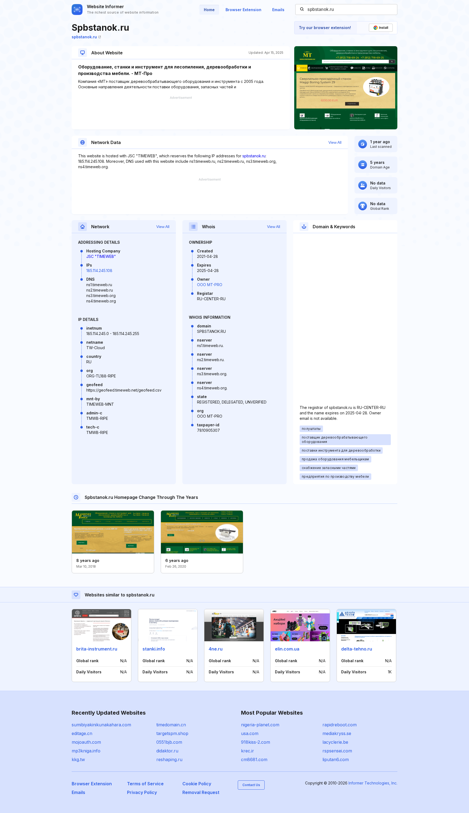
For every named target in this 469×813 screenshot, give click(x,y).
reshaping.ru (169, 759)
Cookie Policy (196, 783)
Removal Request (200, 792)
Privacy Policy (142, 792)
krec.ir (247, 750)
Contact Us (251, 785)
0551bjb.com (169, 742)
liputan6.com (335, 759)
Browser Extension (243, 9)
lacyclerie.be (335, 742)
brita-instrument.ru (96, 649)
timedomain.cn (171, 724)
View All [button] (334, 142)
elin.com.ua (287, 649)
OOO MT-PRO (209, 284)
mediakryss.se (336, 733)
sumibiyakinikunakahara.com (101, 724)
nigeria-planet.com (260, 724)
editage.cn (82, 733)
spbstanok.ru (84, 37)
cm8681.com (254, 759)
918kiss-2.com (255, 742)
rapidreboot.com (339, 724)
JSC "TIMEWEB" (101, 256)
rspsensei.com (337, 750)
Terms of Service (145, 783)
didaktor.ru (167, 750)
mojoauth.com (86, 742)
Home (209, 9)
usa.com (249, 733)
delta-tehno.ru (356, 649)
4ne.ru (216, 649)
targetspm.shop (172, 733)
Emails (278, 9)
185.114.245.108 (99, 270)
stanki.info (153, 649)
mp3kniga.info (86, 750)
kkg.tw (78, 759)
